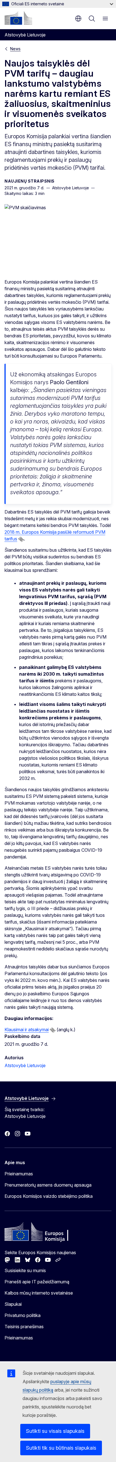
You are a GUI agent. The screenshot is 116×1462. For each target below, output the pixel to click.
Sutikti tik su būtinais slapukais (61, 1448)
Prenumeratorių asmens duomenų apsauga (48, 1185)
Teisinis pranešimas (24, 1326)
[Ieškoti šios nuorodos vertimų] (21, 539)
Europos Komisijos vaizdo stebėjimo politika (49, 1196)
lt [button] (78, 18)
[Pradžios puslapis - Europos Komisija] (18, 18)
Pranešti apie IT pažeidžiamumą (37, 1281)
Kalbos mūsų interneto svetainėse (39, 1293)
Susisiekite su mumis (25, 1270)
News (15, 48)
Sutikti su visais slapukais (55, 1431)
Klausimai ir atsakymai (27, 1029)
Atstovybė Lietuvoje (25, 1065)
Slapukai (13, 1304)
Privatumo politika (23, 1315)
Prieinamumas (19, 1173)
